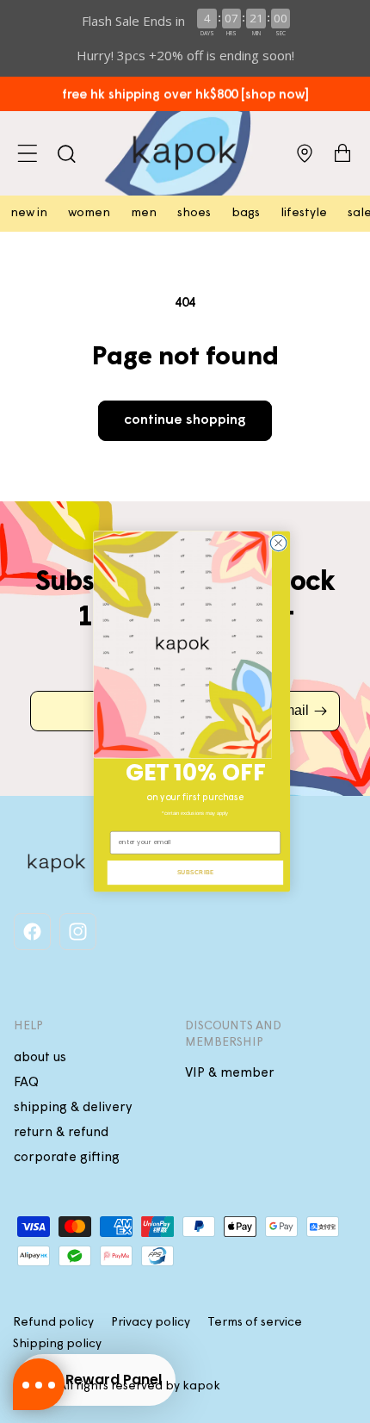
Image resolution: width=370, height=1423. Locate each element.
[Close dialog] (278, 543)
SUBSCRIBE (195, 872)
